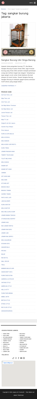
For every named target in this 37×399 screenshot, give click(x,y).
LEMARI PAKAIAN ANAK (8, 151)
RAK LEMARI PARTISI (7, 226)
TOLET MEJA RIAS (6, 158)
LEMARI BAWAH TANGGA (8, 215)
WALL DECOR (5, 261)
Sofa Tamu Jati (5, 102)
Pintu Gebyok (5, 130)
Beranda (3, 9)
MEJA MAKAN (5, 141)
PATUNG (3, 250)
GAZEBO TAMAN (6, 194)
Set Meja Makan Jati (7, 109)
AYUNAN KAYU (5, 243)
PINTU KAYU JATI (6, 197)
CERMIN (3, 172)
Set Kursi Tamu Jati (6, 95)
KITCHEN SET (5, 183)
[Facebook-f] (18, 358)
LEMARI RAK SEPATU (7, 236)
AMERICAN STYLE (6, 286)
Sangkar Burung (7, 63)
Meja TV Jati (4, 119)
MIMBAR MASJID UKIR (7, 268)
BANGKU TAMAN (6, 190)
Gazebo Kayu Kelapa (7, 126)
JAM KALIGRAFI (5, 201)
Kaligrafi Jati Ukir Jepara (8, 123)
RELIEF (3, 254)
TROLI (3, 264)
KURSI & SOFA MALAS (7, 133)
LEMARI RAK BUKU (6, 229)
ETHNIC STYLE (5, 304)
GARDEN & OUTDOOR (7, 279)
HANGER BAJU (5, 247)
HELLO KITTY (5, 289)
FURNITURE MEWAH (7, 293)
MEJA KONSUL (5, 137)
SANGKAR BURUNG (6, 311)
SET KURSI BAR (5, 176)
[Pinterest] (24, 358)
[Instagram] (16, 358)
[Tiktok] (13, 358)
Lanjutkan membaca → (8, 85)
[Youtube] (21, 358)
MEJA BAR (4, 179)
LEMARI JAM (4, 233)
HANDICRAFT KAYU (6, 272)
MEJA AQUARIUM (6, 240)
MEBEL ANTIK (5, 296)
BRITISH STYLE (5, 300)
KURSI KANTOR (5, 204)
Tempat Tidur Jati (6, 116)
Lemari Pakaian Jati (6, 112)
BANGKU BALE (5, 187)
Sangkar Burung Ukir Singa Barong (18, 60)
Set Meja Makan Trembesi (8, 105)
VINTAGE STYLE (5, 282)
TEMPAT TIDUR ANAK (7, 155)
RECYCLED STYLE (6, 307)
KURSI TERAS (5, 148)
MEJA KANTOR (5, 208)
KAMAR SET (4, 165)
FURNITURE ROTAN (6, 275)
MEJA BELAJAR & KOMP (8, 211)
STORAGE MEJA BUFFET (8, 218)
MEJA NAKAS (5, 162)
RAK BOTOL (4, 257)
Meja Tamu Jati (5, 98)
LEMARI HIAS (5, 222)
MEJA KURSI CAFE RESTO (8, 144)
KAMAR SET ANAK (6, 169)
